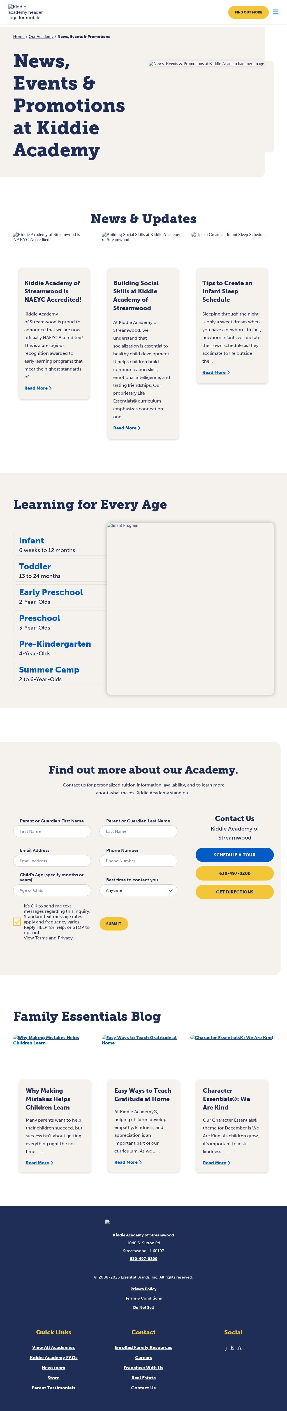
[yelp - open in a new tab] (232, 1347)
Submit (113, 923)
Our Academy (41, 36)
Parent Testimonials (53, 1388)
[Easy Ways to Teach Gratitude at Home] (143, 1060)
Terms (41, 938)
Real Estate (143, 1377)
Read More (36, 388)
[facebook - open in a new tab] (226, 1347)
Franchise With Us (143, 1367)
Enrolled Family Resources (143, 1347)
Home (19, 36)
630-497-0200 (235, 873)
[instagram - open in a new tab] (239, 1347)
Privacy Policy (143, 1289)
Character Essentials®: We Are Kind (226, 1099)
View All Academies (53, 1347)
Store (53, 1377)
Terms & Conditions (143, 1298)
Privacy (65, 938)
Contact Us (143, 1388)
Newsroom (53, 1367)
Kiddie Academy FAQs (54, 1357)
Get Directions (234, 892)
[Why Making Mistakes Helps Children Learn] (55, 1060)
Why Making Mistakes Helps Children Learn (48, 1099)
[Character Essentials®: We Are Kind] (232, 1060)
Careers (143, 1357)
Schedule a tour (235, 854)
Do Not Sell (143, 1307)
